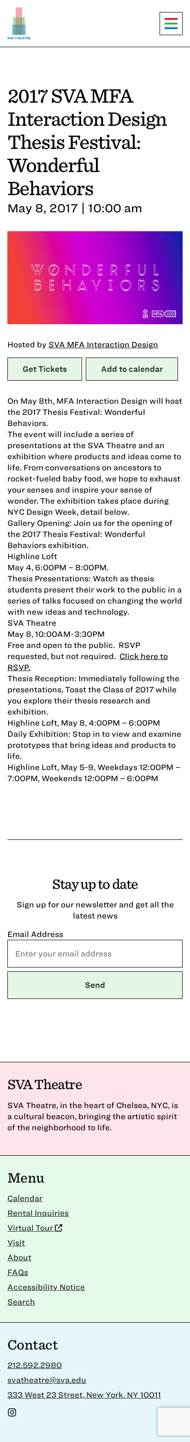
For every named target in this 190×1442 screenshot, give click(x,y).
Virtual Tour (31, 1227)
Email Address (35, 934)
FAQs (17, 1272)
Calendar (24, 1198)
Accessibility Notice (46, 1287)
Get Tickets (45, 369)
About (19, 1257)
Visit (16, 1242)
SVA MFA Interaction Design (103, 344)
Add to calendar (132, 369)
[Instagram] (12, 1414)
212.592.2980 (34, 1365)
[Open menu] (171, 23)
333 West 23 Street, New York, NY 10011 (84, 1394)
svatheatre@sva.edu (46, 1379)
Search (21, 1301)
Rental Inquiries (38, 1213)
